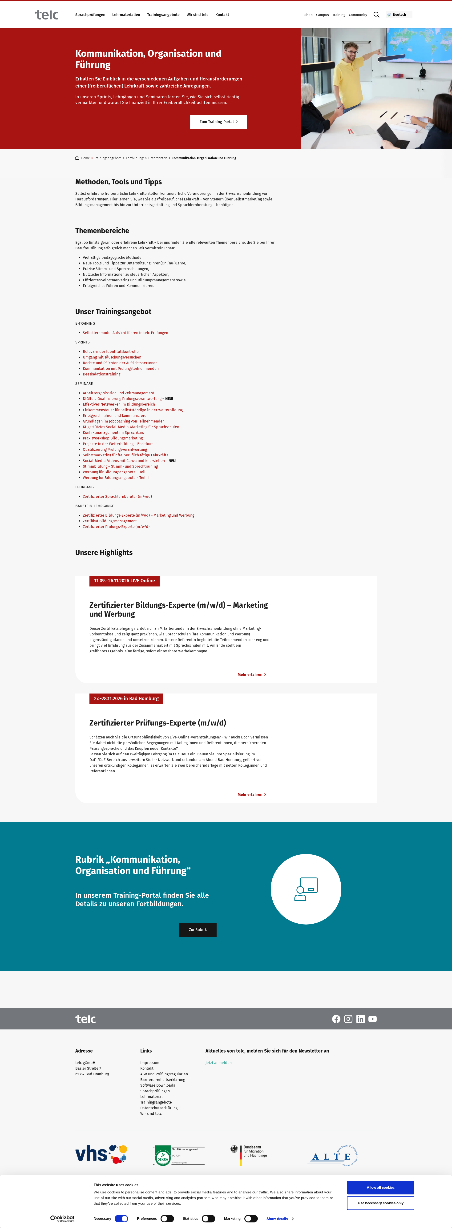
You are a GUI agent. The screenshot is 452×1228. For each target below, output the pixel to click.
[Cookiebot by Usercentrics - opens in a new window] (62, 1218)
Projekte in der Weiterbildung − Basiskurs (118, 444)
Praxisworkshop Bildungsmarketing (113, 438)
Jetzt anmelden (219, 1063)
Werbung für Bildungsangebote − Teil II (116, 477)
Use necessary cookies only (381, 1203)
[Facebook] (336, 1018)
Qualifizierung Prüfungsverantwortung (115, 449)
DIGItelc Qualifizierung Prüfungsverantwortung (122, 398)
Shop (308, 15)
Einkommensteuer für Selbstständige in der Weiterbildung (133, 410)
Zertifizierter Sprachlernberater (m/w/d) (117, 496)
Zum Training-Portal (217, 122)
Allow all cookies (381, 1187)
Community (358, 15)
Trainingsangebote (163, 14)
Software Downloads (157, 1085)
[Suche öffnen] (376, 15)
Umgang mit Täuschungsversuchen (112, 357)
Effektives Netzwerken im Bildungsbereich (119, 404)
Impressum (149, 1063)
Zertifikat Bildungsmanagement (110, 521)
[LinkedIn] (360, 1018)
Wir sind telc (197, 14)
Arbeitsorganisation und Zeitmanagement (118, 393)
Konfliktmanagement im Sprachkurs (113, 432)
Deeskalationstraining (101, 374)
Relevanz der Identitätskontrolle (111, 351)
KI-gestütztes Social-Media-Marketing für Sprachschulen (131, 427)
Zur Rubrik (198, 929)
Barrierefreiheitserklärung (162, 1079)
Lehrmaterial (151, 1096)
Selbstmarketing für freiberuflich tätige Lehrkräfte (126, 455)
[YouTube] (372, 1018)
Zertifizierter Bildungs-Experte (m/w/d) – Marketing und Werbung (138, 515)
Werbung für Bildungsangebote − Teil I (115, 472)
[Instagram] (348, 1018)
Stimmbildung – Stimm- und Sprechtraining (120, 466)
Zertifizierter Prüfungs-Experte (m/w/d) (116, 526)
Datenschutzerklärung (159, 1108)
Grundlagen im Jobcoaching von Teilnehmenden (124, 421)
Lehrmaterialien (126, 14)
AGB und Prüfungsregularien (164, 1074)
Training (338, 15)
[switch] (167, 1218)
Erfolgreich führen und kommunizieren (116, 415)
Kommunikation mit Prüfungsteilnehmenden (121, 368)
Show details (277, 1219)
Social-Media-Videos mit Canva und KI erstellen (124, 461)
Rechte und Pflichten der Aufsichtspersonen (120, 363)
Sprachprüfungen (90, 14)
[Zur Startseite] (46, 14)
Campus (322, 15)
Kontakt (222, 14)
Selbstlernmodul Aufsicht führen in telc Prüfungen (125, 333)
